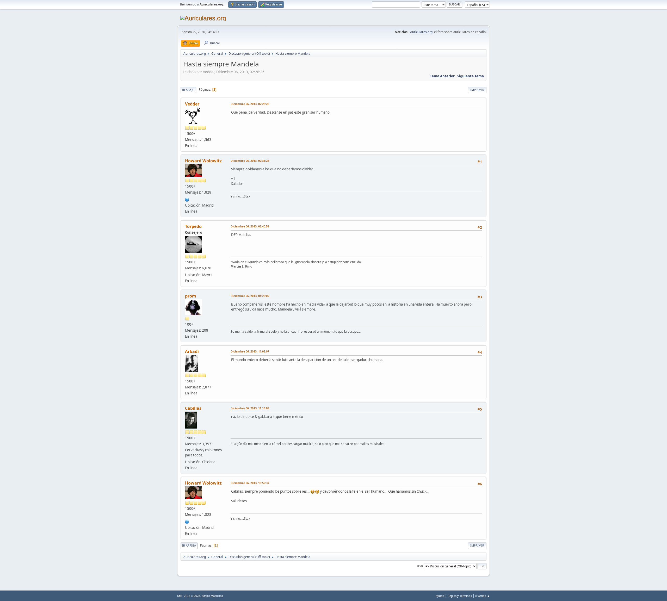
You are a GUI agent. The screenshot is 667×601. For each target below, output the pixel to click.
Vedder (192, 104)
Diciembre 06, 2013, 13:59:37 (250, 483)
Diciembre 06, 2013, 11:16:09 (250, 408)
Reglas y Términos (460, 596)
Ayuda (440, 596)
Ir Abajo (188, 90)
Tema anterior (442, 76)
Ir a (419, 565)
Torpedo (193, 226)
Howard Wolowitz (203, 161)
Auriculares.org (421, 32)
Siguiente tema (470, 76)
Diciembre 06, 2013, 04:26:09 (250, 296)
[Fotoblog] (187, 199)
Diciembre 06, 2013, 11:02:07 (250, 351)
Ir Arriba (189, 545)
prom (190, 296)
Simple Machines (212, 595)
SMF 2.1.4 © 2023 (188, 595)
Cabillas (193, 408)
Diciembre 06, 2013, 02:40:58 (250, 226)
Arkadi (192, 351)
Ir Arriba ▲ (482, 596)
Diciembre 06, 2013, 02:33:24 (250, 161)
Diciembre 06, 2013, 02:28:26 (250, 104)
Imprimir (477, 90)
